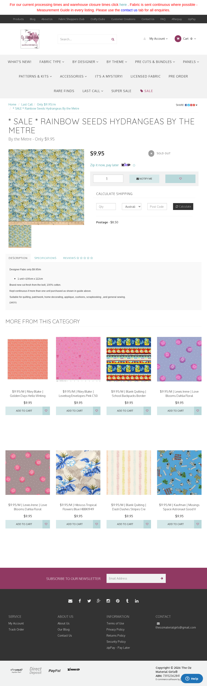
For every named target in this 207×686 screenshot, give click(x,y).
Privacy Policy (116, 629)
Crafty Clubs (98, 19)
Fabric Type (50, 62)
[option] (46, 187)
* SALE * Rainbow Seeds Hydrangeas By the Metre (46, 108)
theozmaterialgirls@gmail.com (176, 627)
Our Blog (64, 629)
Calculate (184, 206)
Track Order (16, 629)
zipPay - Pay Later (118, 647)
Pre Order (178, 76)
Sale (148, 91)
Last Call (91, 91)
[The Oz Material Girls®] (29, 38)
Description (18, 258)
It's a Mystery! (109, 76)
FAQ (163, 19)
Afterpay (177, 19)
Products (18, 19)
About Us (47, 19)
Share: (180, 105)
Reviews (70, 258)
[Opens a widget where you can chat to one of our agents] (192, 679)
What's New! (19, 62)
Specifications (45, 258)
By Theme (116, 62)
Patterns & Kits (34, 76)
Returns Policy (116, 635)
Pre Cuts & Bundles (154, 62)
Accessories (72, 76)
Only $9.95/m (46, 104)
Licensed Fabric (146, 76)
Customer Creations (123, 19)
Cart (187, 38)
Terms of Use (115, 623)
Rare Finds (64, 91)
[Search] (113, 39)
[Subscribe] (161, 578)
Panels (190, 62)
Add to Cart (24, 410)
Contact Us (148, 19)
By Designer (84, 62)
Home (12, 104)
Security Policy (116, 641)
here (123, 5)
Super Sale (121, 91)
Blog (32, 19)
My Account (157, 38)
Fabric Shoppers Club (71, 19)
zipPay (191, 19)
